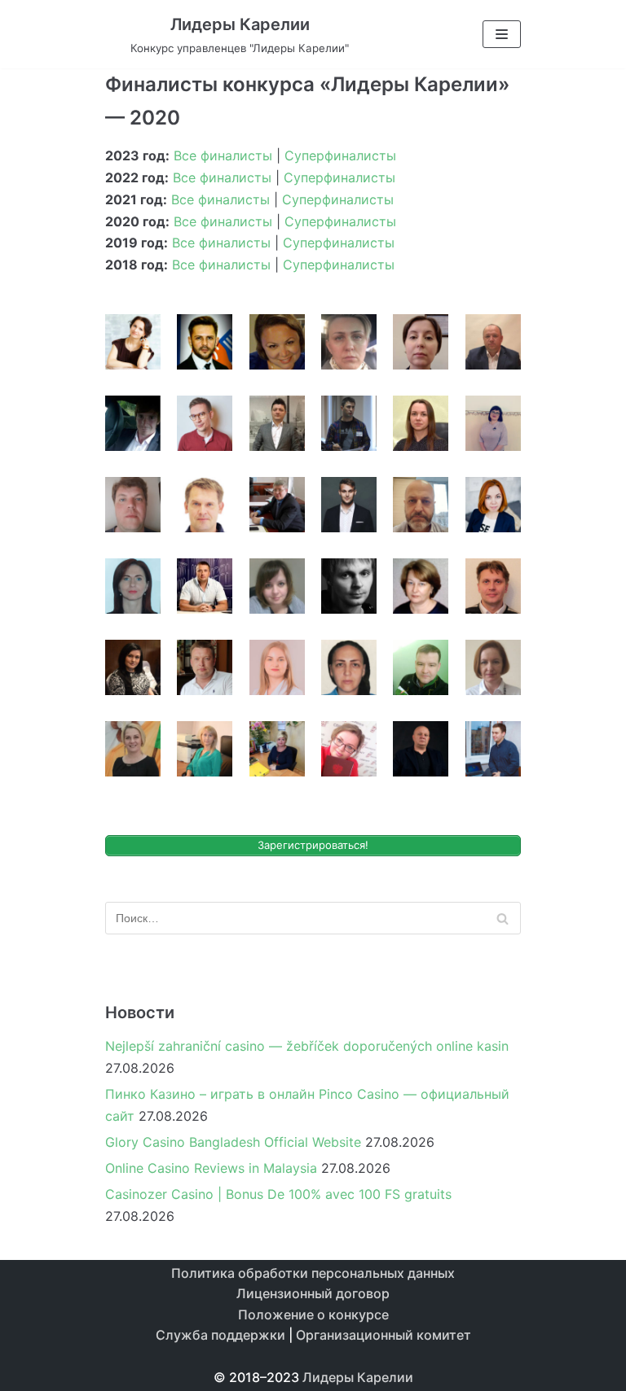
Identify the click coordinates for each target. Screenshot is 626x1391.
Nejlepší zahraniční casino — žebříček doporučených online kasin (307, 1046)
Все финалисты (223, 155)
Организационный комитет (383, 1335)
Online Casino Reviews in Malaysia (211, 1168)
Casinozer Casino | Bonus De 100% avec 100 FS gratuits (278, 1194)
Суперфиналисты (340, 155)
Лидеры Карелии (357, 1377)
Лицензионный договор (313, 1293)
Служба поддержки (220, 1335)
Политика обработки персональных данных (313, 1273)
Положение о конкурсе (313, 1314)
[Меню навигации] (502, 34)
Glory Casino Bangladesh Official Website (233, 1142)
